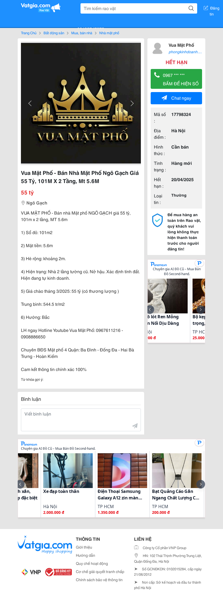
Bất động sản (54, 32)
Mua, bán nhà (81, 32)
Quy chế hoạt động (92, 563)
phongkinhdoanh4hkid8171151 (195, 51)
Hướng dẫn (85, 555)
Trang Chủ (28, 32)
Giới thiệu (84, 547)
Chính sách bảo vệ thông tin (99, 579)
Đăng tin (215, 9)
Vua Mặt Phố (181, 45)
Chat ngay (181, 98)
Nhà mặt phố (109, 32)
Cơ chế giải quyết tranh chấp (100, 571)
